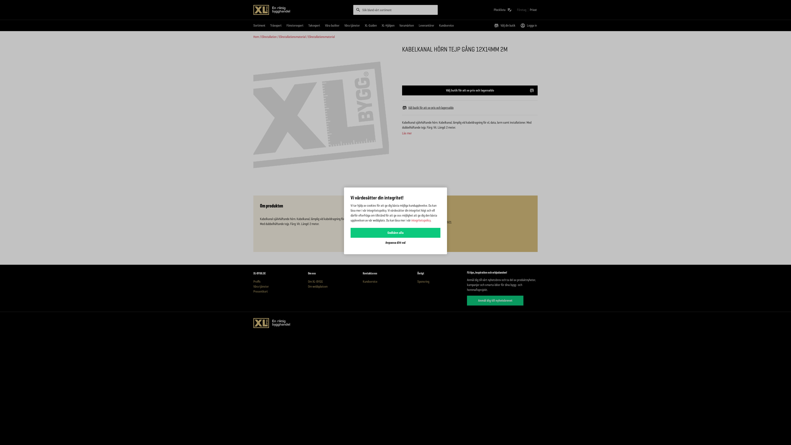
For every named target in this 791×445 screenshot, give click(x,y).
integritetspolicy (421, 220)
